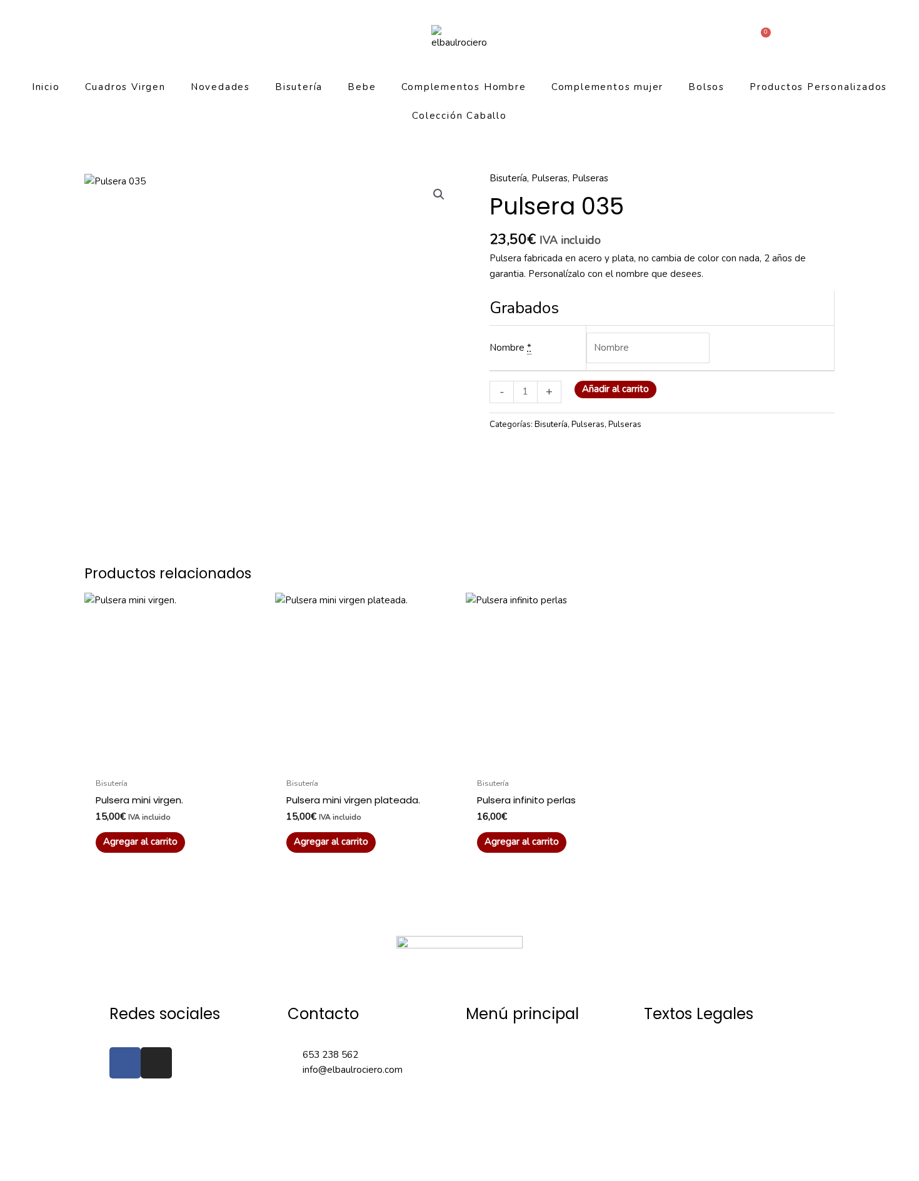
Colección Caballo (459, 115)
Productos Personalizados (818, 87)
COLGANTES (493, 1118)
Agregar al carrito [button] (140, 841)
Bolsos (706, 87)
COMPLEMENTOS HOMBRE (526, 1150)
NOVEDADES (495, 1086)
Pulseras (549, 178)
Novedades (220, 87)
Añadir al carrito (615, 389)
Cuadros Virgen (125, 87)
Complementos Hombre (463, 87)
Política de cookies (683, 1086)
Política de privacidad (689, 1118)
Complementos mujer (607, 87)
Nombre (507, 347)
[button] (439, 194)
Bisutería (299, 87)
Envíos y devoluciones (691, 1150)
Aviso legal (667, 1054)
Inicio (46, 87)
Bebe (362, 87)
